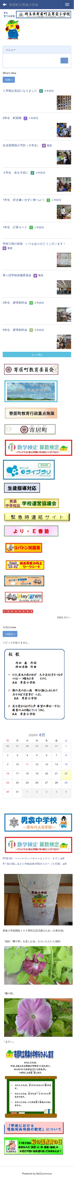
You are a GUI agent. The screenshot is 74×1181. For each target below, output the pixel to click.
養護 (49, 145)
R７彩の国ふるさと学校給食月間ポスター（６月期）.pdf (34, 863)
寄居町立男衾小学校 (23, 4)
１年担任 (56, 200)
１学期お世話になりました (20, 90)
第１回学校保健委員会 (17, 275)
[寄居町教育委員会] (31, 369)
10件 (8, 80)
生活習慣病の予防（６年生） (21, 145)
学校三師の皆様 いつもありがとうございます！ (34, 243)
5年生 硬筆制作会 (15, 330)
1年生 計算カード (15, 227)
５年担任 (39, 330)
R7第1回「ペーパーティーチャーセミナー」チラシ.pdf (33, 858)
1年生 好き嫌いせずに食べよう (23, 200)
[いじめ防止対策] (22, 488)
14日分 (9, 634)
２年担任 (33, 118)
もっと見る (37, 354)
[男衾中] (38, 822)
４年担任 (49, 90)
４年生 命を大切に (15, 172)
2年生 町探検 (12, 118)
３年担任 (39, 302)
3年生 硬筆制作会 (15, 302)
